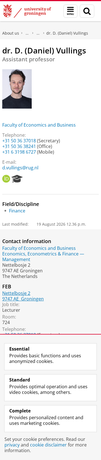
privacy (12, 445)
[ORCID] (6, 179)
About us (10, 33)
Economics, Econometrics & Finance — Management (43, 256)
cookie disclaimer (48, 445)
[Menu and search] (70, 11)
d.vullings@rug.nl (20, 167)
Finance (17, 211)
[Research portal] (17, 179)
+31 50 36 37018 (19, 140)
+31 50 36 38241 (19, 146)
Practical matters (27, 33)
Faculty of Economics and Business (39, 125)
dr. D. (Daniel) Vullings (67, 33)
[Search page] (87, 11)
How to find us (38, 33)
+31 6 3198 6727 (19, 152)
